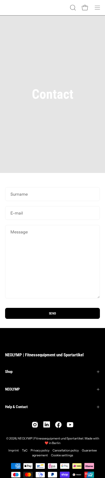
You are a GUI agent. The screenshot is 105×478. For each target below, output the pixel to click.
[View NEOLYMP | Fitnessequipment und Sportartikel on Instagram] (35, 425)
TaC (25, 450)
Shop (8, 371)
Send (52, 313)
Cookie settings (62, 455)
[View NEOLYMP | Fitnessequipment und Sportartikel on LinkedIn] (46, 425)
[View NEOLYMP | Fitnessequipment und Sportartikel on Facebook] (58, 425)
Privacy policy (40, 450)
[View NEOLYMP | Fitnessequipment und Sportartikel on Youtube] (70, 425)
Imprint (13, 450)
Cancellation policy (65, 450)
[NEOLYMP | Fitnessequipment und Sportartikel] (18, 7)
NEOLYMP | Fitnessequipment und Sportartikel (44, 354)
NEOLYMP (12, 389)
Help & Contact (16, 407)
